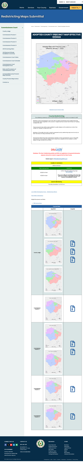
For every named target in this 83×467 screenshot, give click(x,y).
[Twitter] (8, 445)
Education (66, 446)
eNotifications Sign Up (9, 455)
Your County (41, 8)
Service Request (53, 452)
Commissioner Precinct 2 (9, 38)
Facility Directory (53, 446)
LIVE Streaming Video (8, 49)
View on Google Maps (25, 451)
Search (61, 2)
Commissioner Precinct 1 (9, 35)
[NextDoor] (17, 445)
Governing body (44, 26)
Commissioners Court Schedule (11, 61)
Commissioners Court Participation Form (9, 65)
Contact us (6, 82)
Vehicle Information (69, 454)
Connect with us (9, 441)
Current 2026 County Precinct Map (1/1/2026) (11, 74)
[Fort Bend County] (4, 5)
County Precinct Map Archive (11, 78)
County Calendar (8, 451)
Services (31, 8)
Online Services (52, 448)
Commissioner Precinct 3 (9, 42)
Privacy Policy (75, 459)
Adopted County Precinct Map (56, 109)
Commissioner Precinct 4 (9, 45)
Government (63, 8)
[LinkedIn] (14, 445)
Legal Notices (67, 448)
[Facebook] (5, 445)
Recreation (67, 452)
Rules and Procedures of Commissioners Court (9, 69)
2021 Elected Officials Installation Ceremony (9, 53)
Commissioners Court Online (10, 57)
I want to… (75, 8)
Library (66, 449)
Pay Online (51, 449)
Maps (65, 451)
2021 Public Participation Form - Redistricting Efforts (44, 191)
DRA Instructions (37, 203)
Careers (58, 459)
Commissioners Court (9, 28)
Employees (64, 459)
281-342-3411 (23, 444)
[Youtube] (11, 445)
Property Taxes (52, 451)
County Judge (6, 31)
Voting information (53, 454)
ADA (51, 459)
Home (22, 8)
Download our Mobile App (10, 453)
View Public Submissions (37, 195)
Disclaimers (69, 459)
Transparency (46, 459)
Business (52, 8)
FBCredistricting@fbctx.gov (60, 158)
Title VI (54, 459)
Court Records (52, 445)
